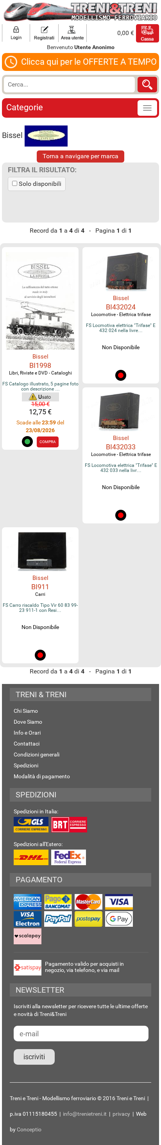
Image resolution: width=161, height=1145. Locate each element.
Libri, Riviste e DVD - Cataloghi (40, 373)
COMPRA (47, 442)
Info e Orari (27, 733)
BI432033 (121, 447)
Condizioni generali (36, 754)
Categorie (24, 107)
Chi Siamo (26, 711)
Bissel (40, 356)
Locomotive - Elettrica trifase (121, 314)
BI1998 (40, 365)
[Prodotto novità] (40, 396)
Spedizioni (26, 765)
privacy (121, 1114)
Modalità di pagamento (42, 776)
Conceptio (29, 1129)
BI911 (40, 587)
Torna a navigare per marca (80, 156)
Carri (40, 594)
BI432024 (121, 307)
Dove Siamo (28, 722)
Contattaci (26, 743)
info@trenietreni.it (85, 1114)
